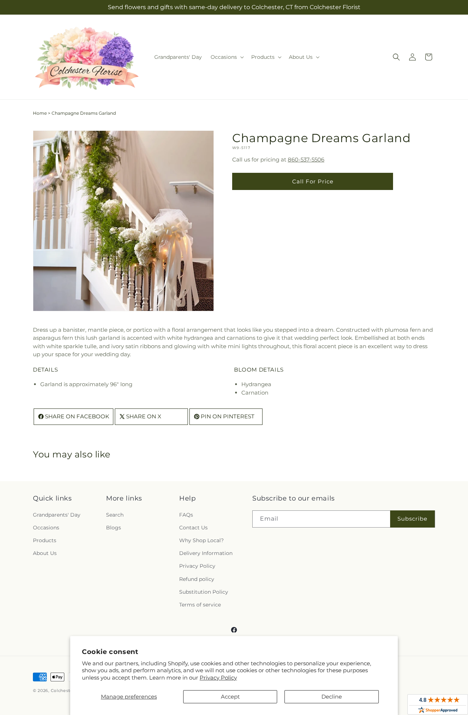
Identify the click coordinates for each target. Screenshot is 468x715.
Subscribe (412, 518)
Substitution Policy (203, 592)
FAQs (186, 514)
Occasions (46, 527)
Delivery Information (206, 553)
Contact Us (193, 527)
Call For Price (312, 181)
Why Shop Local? (201, 540)
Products (44, 540)
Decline (331, 696)
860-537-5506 (306, 159)
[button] (226, 57)
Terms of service (200, 604)
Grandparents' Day (56, 514)
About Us (45, 553)
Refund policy (196, 579)
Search (115, 514)
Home (40, 113)
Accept (230, 696)
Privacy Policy (218, 677)
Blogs (113, 527)
